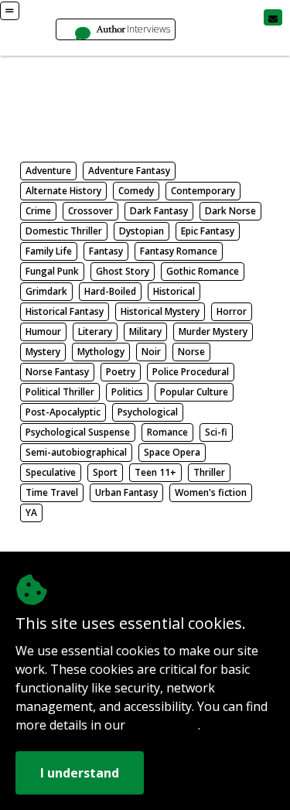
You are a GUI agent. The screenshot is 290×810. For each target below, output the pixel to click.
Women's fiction (211, 492)
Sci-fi (216, 432)
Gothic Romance (202, 271)
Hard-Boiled (110, 291)
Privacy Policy (163, 726)
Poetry (120, 371)
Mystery (43, 351)
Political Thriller (60, 391)
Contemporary (203, 190)
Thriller (209, 472)
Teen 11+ (155, 472)
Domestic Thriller (64, 231)
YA (31, 512)
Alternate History (63, 190)
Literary (95, 331)
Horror (232, 311)
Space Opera (172, 452)
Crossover (90, 210)
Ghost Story (122, 271)
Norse (191, 351)
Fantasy (106, 251)
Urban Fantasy (126, 492)
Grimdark (46, 291)
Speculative (51, 472)
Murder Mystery (213, 331)
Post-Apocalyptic (63, 412)
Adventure (48, 170)
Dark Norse (230, 210)
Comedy (136, 190)
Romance (167, 432)
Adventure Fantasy (129, 170)
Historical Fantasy (65, 311)
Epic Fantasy (207, 231)
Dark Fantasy (159, 210)
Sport (105, 472)
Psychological (148, 412)
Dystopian (141, 231)
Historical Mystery (160, 311)
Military (145, 331)
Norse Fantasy (57, 371)
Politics (127, 391)
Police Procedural (190, 371)
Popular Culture (194, 391)
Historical (174, 291)
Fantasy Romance (178, 251)
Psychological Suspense (78, 432)
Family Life (49, 251)
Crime (38, 210)
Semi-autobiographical (76, 452)
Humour (43, 331)
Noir (151, 351)
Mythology (101, 351)
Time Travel (52, 492)
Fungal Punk (52, 271)
